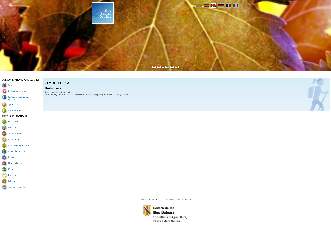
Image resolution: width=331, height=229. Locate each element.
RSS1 (153, 200)
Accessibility (143, 200)
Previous (4, 35)
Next (327, 35)
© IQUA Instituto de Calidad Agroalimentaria (175, 200)
